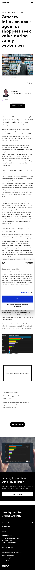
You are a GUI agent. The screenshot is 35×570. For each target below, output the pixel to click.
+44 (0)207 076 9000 (9, 542)
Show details (25, 292)
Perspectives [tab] (6, 527)
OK (18, 298)
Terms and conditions (8, 555)
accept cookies (14, 373)
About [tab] (4, 531)
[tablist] (17, 537)
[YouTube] (3, 548)
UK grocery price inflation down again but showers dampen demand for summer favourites (16, 405)
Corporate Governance (8, 561)
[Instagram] (6, 548)
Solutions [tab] (5, 522)
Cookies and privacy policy (9, 558)
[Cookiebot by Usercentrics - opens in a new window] (25, 263)
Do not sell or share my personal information (17, 305)
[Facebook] (9, 548)
